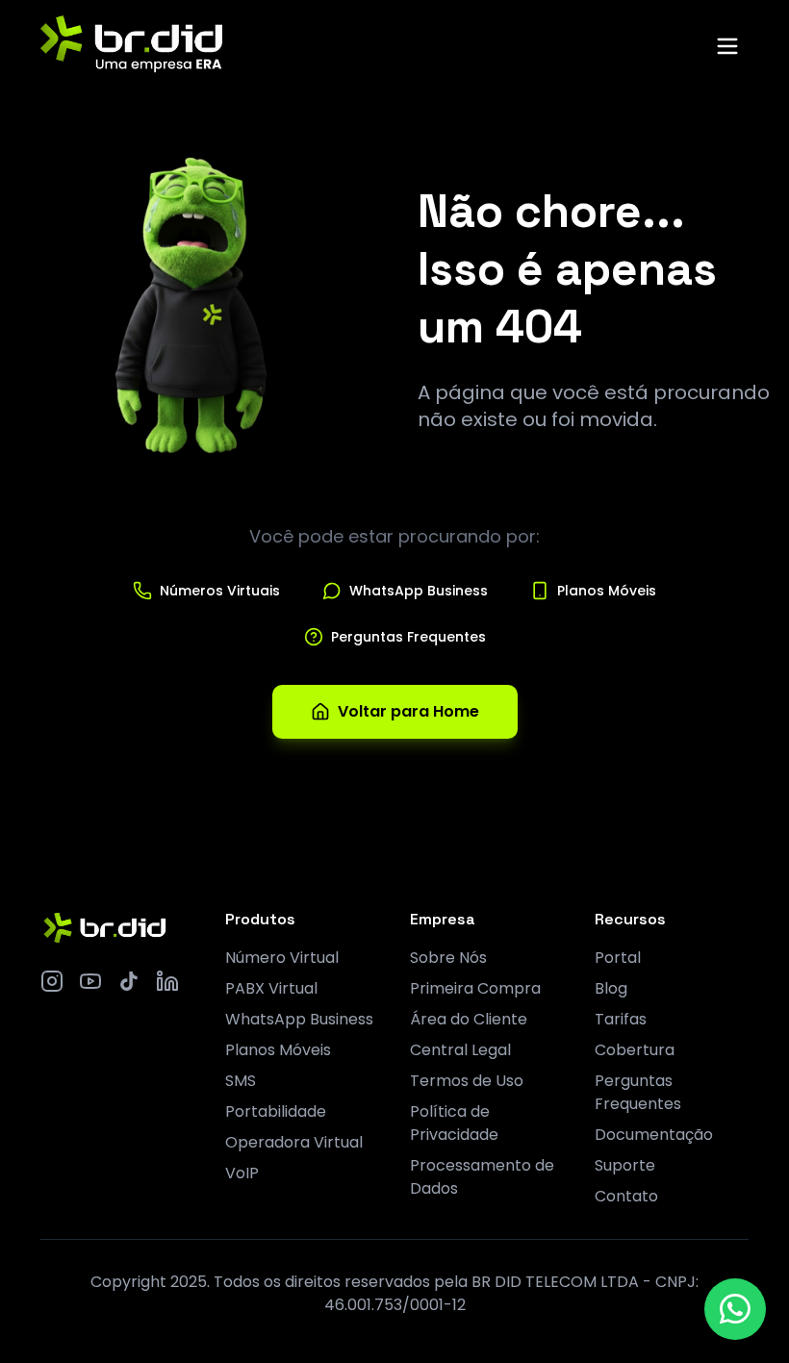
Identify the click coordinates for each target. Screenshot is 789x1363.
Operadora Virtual (294, 1142)
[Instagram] (52, 981)
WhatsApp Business (299, 1019)
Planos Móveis (278, 1050)
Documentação (654, 1134)
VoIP (242, 1173)
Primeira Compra (475, 988)
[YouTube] (90, 981)
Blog (611, 988)
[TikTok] (128, 981)
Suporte (625, 1165)
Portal (618, 958)
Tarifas (621, 1019)
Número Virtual (282, 958)
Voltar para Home (408, 711)
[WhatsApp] (735, 1309)
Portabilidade (275, 1111)
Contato (626, 1196)
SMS (240, 1081)
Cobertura (634, 1050)
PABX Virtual (271, 988)
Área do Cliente (468, 1019)
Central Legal (460, 1050)
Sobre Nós (448, 958)
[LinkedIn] (167, 981)
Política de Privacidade (454, 1123)
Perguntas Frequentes (638, 1092)
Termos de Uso (466, 1081)
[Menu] (727, 46)
